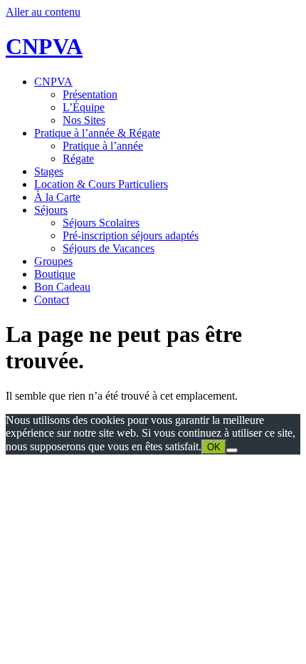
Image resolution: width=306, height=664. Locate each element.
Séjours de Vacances (108, 248)
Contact (51, 300)
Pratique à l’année (103, 146)
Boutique (54, 274)
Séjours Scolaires (101, 223)
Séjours (51, 210)
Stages (48, 171)
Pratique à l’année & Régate (97, 133)
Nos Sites (84, 120)
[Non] (232, 450)
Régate (78, 158)
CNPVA (44, 46)
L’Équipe (84, 107)
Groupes (53, 261)
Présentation (90, 94)
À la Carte (57, 197)
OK (214, 447)
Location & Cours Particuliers (101, 184)
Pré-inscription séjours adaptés (131, 235)
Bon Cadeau (62, 287)
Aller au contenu (43, 12)
